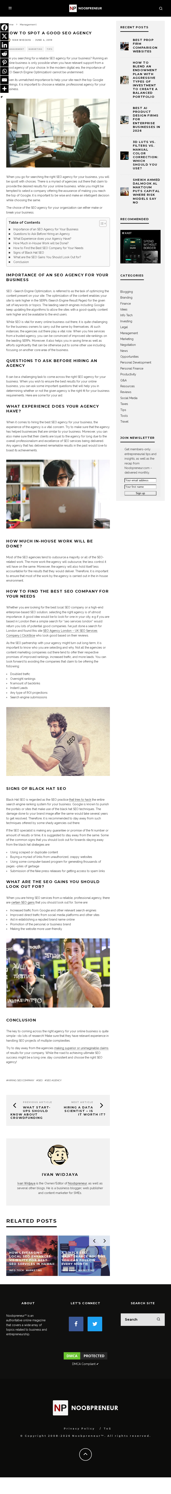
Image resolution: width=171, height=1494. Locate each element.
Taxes (124, 404)
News (124, 350)
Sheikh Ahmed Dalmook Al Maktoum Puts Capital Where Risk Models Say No (146, 191)
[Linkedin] (4, 45)
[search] (158, 1319)
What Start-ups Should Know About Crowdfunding (30, 1113)
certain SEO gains (23, 902)
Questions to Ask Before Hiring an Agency (41, 234)
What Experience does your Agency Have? (42, 238)
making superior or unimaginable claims (81, 1048)
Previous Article (37, 1102)
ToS (107, 1428)
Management (16, 49)
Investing (126, 321)
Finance (125, 303)
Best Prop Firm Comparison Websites (145, 45)
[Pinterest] (4, 62)
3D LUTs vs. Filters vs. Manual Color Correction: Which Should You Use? (145, 155)
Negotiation (128, 344)
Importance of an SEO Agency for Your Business (45, 229)
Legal (124, 327)
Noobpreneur (77, 1183)
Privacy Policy (79, 1428)
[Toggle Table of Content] (101, 223)
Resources (127, 386)
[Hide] (1, 97)
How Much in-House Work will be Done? (41, 243)
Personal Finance (131, 368)
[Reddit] (4, 53)
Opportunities (129, 356)
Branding (126, 297)
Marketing (35, 49)
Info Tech (126, 315)
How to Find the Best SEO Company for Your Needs (48, 248)
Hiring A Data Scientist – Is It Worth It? (85, 1111)
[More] (4, 88)
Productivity (128, 374)
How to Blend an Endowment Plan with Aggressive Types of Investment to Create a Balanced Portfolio (145, 80)
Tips (49, 49)
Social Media (128, 398)
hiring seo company (21, 1080)
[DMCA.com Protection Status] (85, 1359)
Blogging (126, 291)
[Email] (4, 80)
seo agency (54, 1080)
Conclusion (21, 262)
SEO (40, 1080)
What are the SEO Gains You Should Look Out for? (47, 257)
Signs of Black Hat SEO (28, 252)
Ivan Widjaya (21, 40)
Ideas (123, 309)
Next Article (82, 1102)
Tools (124, 415)
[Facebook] (4, 27)
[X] (4, 36)
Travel (124, 421)
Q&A (123, 380)
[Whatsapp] (4, 71)
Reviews (125, 392)
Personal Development (135, 362)
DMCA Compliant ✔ (85, 1364)
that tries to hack (80, 799)
